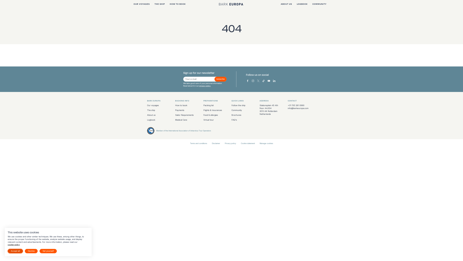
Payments (179, 110)
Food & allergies (210, 115)
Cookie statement (248, 143)
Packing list (208, 105)
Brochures (236, 115)
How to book (178, 4)
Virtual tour (208, 120)
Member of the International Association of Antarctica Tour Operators (183, 131)
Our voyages (142, 4)
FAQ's (234, 120)
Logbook (302, 4)
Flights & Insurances (212, 110)
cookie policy (14, 244)
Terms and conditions (198, 143)
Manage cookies (266, 143)
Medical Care (181, 120)
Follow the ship (238, 105)
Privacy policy (230, 143)
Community (319, 4)
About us (286, 4)
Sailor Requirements (184, 115)
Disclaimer (216, 143)
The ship (160, 4)
